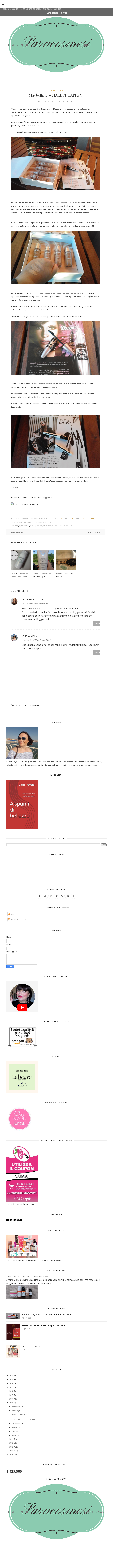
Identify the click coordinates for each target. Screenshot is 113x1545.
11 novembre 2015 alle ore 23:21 (36, 603)
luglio (14, 1431)
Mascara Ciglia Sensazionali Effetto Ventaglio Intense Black (57, 293)
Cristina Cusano (32, 599)
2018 (11, 1391)
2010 (11, 1454)
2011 (11, 1451)
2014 (11, 1439)
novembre (16, 1406)
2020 (11, 1383)
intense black (36, 526)
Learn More (52, 13)
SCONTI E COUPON (31, 1346)
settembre (16, 1423)
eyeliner (14, 526)
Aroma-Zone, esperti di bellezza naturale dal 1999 (27, 1276)
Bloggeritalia (55, 90)
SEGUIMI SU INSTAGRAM (56, 1479)
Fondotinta (24, 526)
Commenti (14, 919)
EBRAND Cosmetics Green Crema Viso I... (20, 575)
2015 (11, 1402)
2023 (11, 1379)
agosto (14, 1427)
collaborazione (26, 522)
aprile (14, 1435)
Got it (64, 13)
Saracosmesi (46, 102)
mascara (47, 526)
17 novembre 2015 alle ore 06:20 (36, 640)
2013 (11, 1443)
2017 (11, 1395)
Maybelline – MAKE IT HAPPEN (23, 1419)
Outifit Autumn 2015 (19, 1414)
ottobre (15, 1410)
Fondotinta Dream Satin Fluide (63, 202)
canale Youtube (90, 477)
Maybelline (68, 526)
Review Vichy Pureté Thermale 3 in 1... (42, 575)
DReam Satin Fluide (43, 522)
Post (12, 914)
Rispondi (97, 623)
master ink (57, 526)
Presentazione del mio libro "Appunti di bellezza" (45, 1325)
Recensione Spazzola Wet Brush (65, 575)
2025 (11, 1375)
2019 (11, 1387)
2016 (11, 1399)
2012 (11, 1447)
